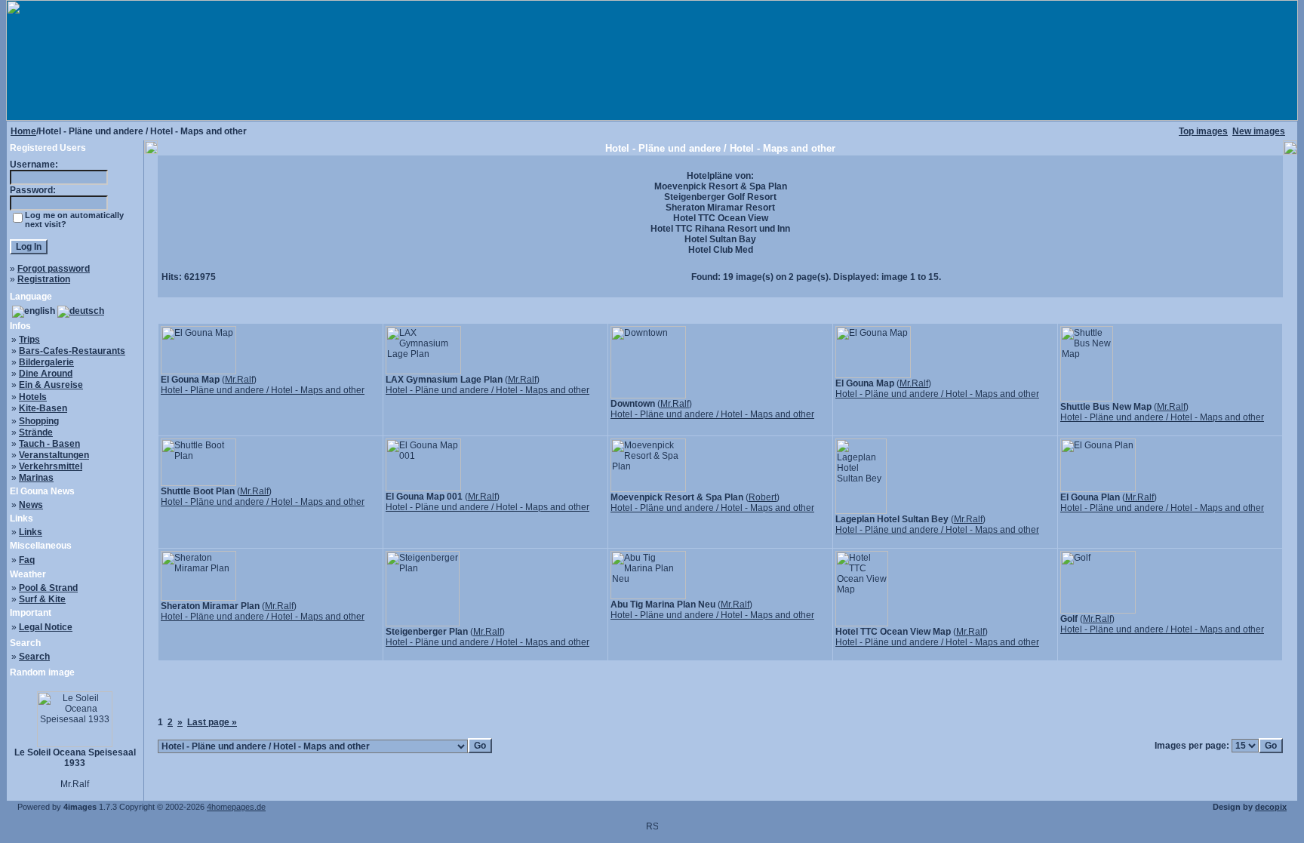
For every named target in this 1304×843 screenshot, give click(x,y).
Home (23, 131)
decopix (1271, 806)
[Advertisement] (720, 694)
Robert (763, 497)
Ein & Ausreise (51, 385)
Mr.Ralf (239, 379)
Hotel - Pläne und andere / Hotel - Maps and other (262, 390)
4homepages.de (236, 806)
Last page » (212, 722)
